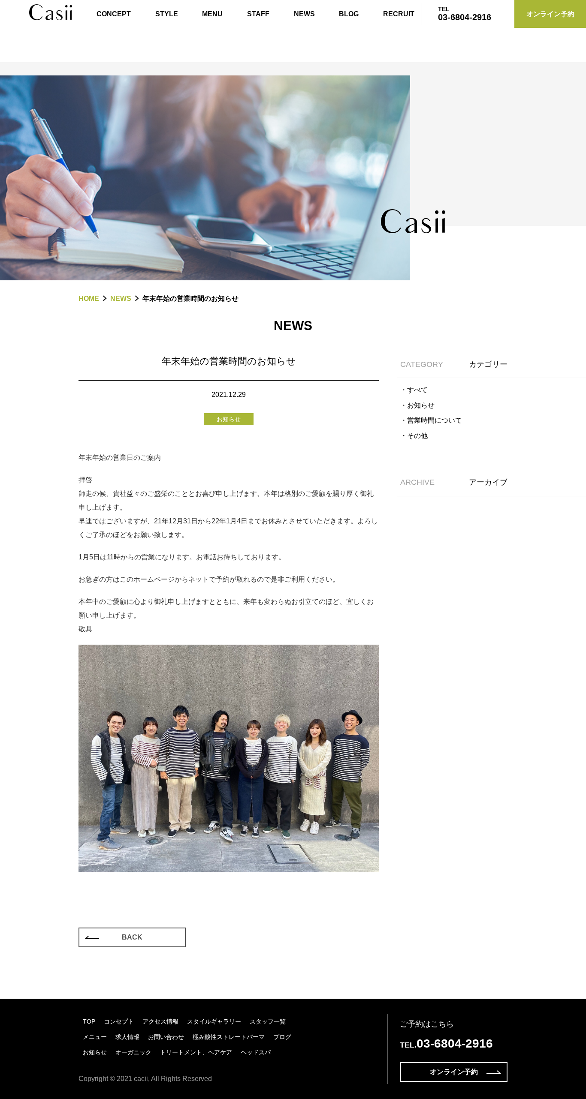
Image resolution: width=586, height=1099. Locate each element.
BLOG (349, 14)
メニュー (95, 1036)
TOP (89, 1021)
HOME (89, 298)
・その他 (414, 435)
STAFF (258, 14)
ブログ (282, 1036)
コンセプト (119, 1021)
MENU (212, 14)
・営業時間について (431, 420)
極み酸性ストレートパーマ (229, 1036)
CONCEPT (114, 14)
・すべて (414, 389)
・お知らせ (417, 405)
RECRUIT (398, 14)
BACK (132, 937)
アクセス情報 (160, 1021)
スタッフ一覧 (268, 1021)
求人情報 (127, 1036)
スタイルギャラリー (214, 1021)
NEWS (304, 14)
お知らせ (95, 1052)
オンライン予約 (454, 1071)
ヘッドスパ (256, 1052)
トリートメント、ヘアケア (196, 1052)
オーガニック (133, 1052)
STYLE (166, 14)
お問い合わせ (166, 1036)
